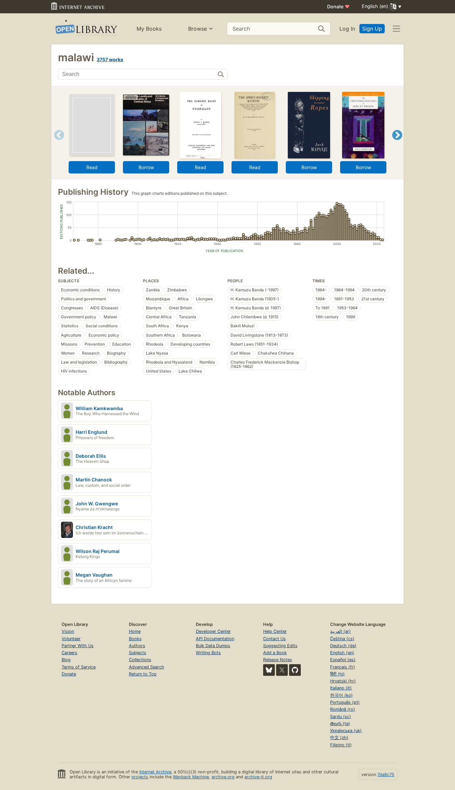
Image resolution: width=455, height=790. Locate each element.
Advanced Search (146, 666)
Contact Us (274, 638)
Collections (140, 659)
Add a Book (275, 652)
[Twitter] (282, 670)
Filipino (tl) (341, 744)
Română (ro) (342, 709)
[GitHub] (295, 670)
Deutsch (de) (343, 645)
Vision (68, 631)
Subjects (137, 652)
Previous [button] (56, 143)
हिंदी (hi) (337, 673)
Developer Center (213, 631)
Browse (197, 28)
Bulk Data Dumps (213, 645)
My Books (149, 28)
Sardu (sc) (340, 716)
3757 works (110, 59)
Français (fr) (342, 666)
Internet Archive (155, 771)
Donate (338, 6)
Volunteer (71, 638)
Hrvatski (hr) (343, 680)
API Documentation (215, 638)
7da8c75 (385, 774)
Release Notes (277, 659)
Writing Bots (208, 652)
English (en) (342, 652)
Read (92, 167)
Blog (66, 659)
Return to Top (143, 673)
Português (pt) (345, 702)
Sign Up (372, 28)
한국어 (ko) (341, 695)
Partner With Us (78, 645)
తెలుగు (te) (340, 723)
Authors (137, 645)
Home (135, 631)
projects (140, 776)
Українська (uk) (346, 730)
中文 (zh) (339, 737)
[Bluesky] (269, 670)
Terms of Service (79, 666)
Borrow (146, 167)
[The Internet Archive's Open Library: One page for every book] (86, 28)
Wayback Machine (191, 776)
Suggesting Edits (280, 645)
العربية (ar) (340, 631)
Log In (347, 28)
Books (135, 638)
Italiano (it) (341, 687)
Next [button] (397, 143)
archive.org (223, 776)
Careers (69, 652)
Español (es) (342, 659)
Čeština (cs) (342, 638)
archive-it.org (258, 776)
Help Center (275, 631)
